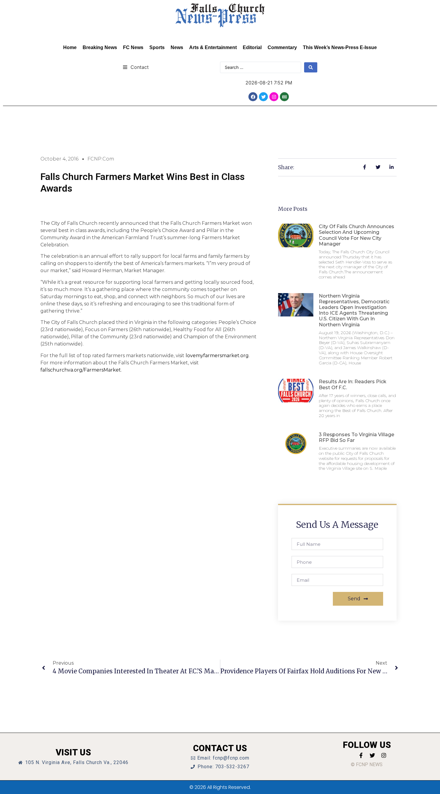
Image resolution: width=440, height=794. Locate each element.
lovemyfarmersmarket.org (217, 355)
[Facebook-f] (361, 755)
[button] (136, 67)
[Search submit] (310, 67)
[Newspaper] (284, 96)
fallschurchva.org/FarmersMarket (80, 370)
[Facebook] (252, 96)
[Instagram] (273, 96)
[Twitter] (263, 96)
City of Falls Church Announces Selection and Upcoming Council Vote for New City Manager (356, 235)
